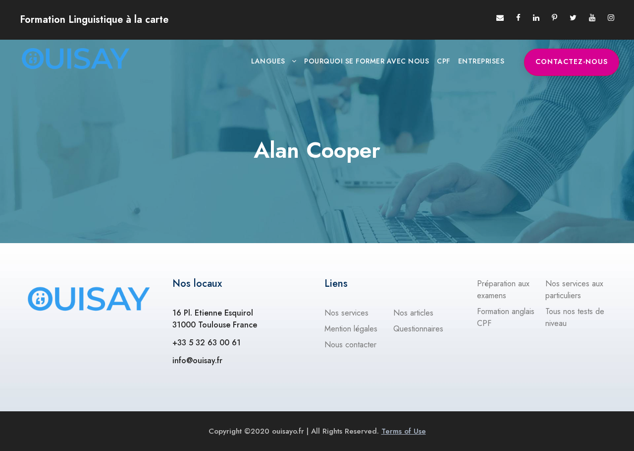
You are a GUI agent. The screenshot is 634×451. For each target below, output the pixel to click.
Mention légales (350, 328)
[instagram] (611, 17)
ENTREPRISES (481, 61)
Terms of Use (403, 431)
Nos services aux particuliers (574, 289)
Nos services (346, 313)
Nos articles (413, 313)
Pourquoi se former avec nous (366, 61)
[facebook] (518, 17)
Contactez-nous (571, 61)
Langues (268, 61)
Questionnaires (418, 328)
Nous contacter (350, 344)
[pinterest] (554, 17)
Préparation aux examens (503, 289)
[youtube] (592, 17)
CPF (443, 61)
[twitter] (573, 17)
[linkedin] (536, 17)
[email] (500, 17)
